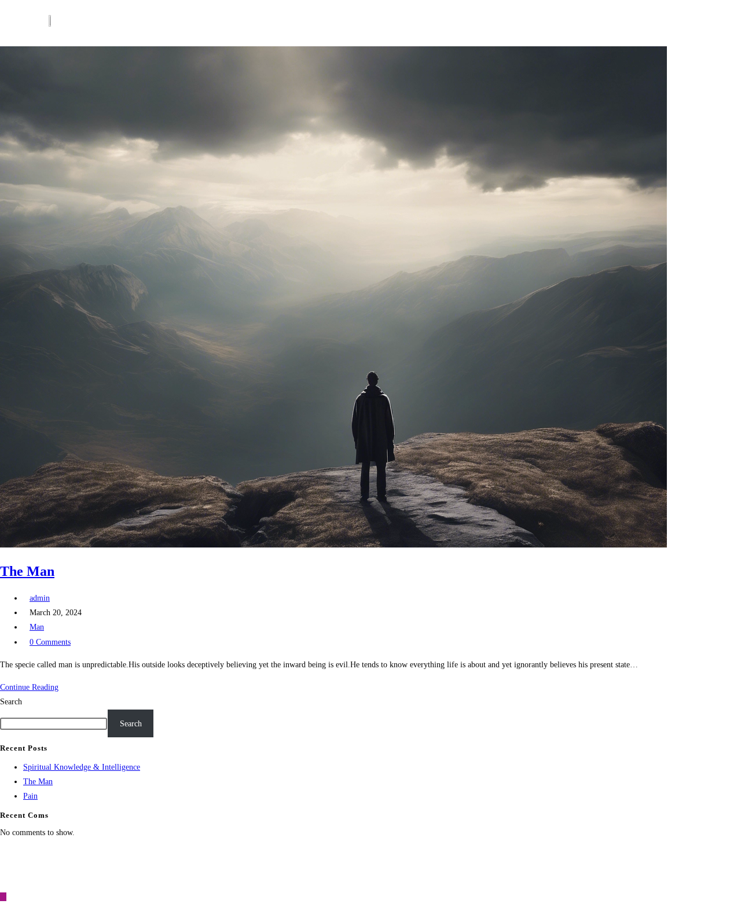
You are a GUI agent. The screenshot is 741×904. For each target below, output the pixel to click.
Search (11, 701)
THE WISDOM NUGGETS (345, 23)
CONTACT (548, 23)
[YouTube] (605, 864)
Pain (30, 796)
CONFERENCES (420, 23)
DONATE (510, 23)
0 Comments (50, 642)
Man (37, 627)
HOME (138, 23)
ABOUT (169, 23)
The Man (27, 571)
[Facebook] (539, 864)
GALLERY (471, 23)
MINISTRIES (208, 23)
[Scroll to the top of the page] (3, 896)
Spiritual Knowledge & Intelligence (81, 767)
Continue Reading (32, 687)
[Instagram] (638, 864)
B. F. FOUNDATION (266, 23)
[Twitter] (572, 864)
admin (40, 598)
